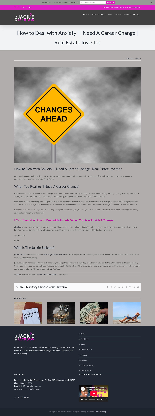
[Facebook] (15, 397)
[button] (138, 14)
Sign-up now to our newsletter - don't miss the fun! (59, 2)
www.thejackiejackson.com (29, 389)
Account (83, 360)
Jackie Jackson (19, 254)
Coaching (84, 339)
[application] (93, 393)
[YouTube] (25, 397)
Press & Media (86, 349)
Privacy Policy (85, 371)
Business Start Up (42, 274)
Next (137, 58)
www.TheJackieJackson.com (54, 254)
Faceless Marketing (100, 412)
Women (54, 274)
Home (82, 334)
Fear (50, 274)
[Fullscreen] (105, 399)
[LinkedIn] (28, 397)
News (82, 344)
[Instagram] (21, 397)
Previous (129, 58)
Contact (83, 355)
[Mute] (102, 399)
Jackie (18, 274)
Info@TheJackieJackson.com (133, 7)
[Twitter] (18, 397)
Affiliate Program (87, 365)
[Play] (82, 399)
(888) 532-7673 (26, 383)
